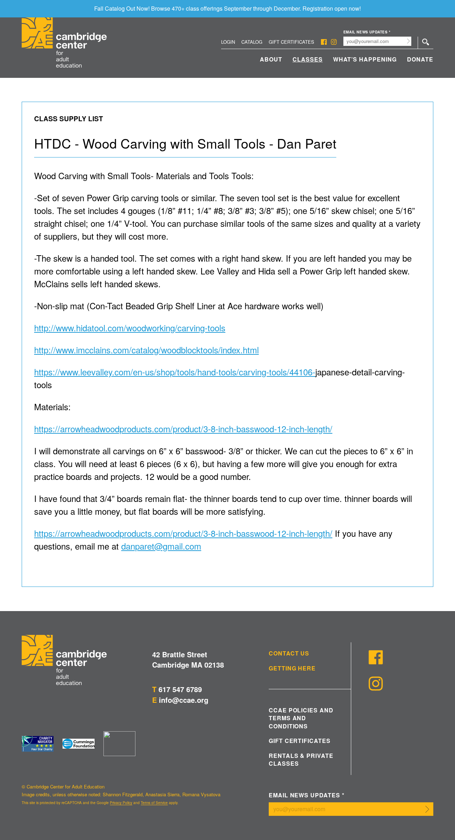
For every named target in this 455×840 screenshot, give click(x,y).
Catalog (251, 41)
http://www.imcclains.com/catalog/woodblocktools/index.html (146, 349)
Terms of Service (154, 802)
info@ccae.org (183, 700)
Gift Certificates (291, 41)
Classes (308, 59)
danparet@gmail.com (161, 546)
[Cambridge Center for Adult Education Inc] (119, 743)
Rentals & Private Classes (301, 759)
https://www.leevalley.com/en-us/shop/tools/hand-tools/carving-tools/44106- (174, 371)
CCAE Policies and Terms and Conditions (301, 718)
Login (228, 41)
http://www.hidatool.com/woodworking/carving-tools (129, 327)
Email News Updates (367, 32)
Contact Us (289, 653)
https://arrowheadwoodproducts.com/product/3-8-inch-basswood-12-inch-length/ (183, 428)
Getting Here (292, 668)
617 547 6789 (180, 689)
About (271, 59)
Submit (408, 41)
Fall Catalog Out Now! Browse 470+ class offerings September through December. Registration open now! (227, 8)
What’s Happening (365, 59)
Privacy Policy (121, 802)
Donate (420, 59)
